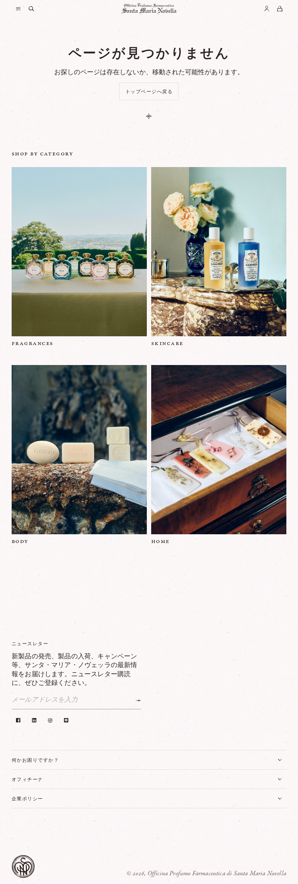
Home (160, 541)
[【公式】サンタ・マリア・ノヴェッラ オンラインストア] (149, 8)
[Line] (66, 720)
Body (20, 541)
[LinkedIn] (34, 720)
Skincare (167, 343)
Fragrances (32, 343)
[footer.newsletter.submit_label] (138, 700)
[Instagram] (50, 720)
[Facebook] (18, 720)
